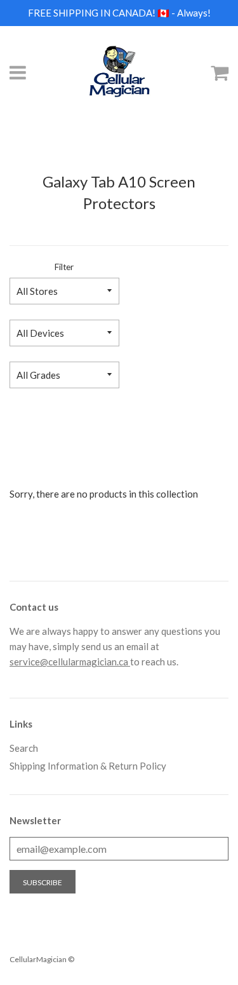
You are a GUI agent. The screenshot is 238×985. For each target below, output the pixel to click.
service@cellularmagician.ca (70, 661)
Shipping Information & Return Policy (88, 765)
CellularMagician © (42, 959)
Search (24, 748)
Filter (64, 267)
